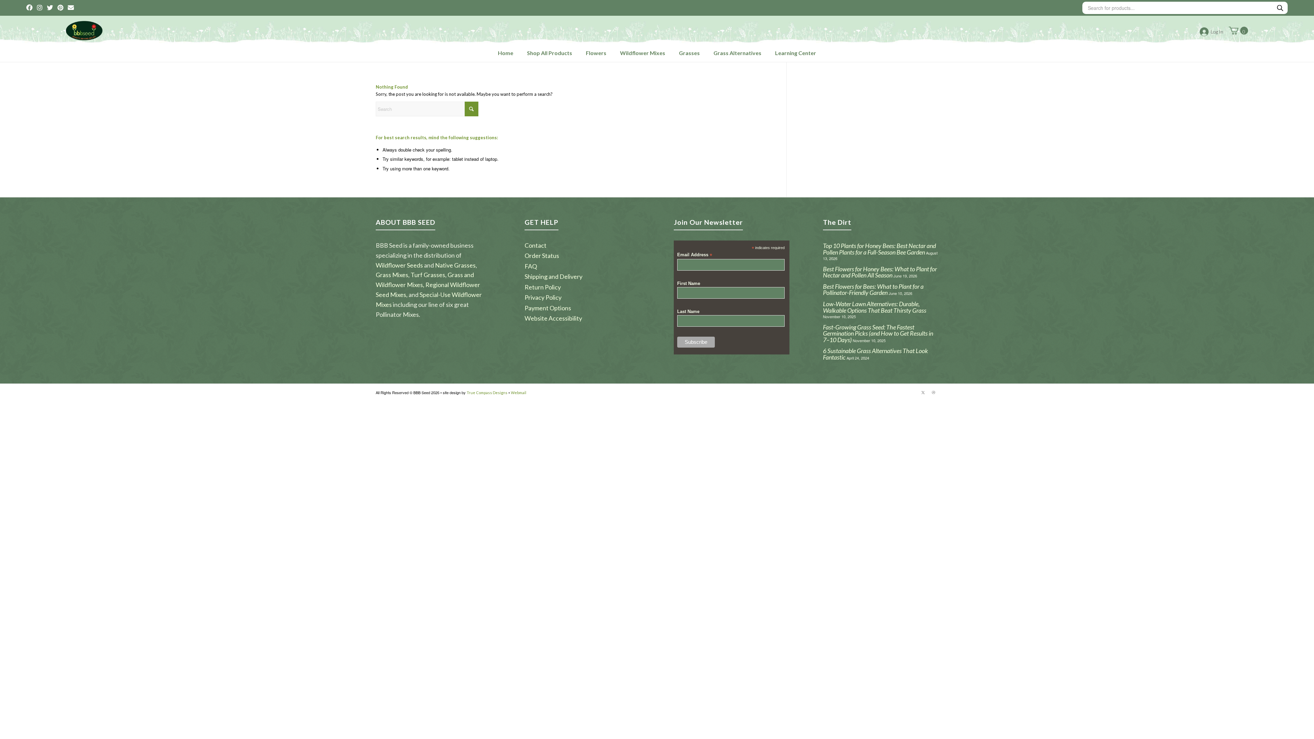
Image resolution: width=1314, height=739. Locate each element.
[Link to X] (923, 392)
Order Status (542, 255)
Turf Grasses (428, 274)
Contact (535, 245)
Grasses (689, 53)
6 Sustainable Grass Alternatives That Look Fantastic (875, 354)
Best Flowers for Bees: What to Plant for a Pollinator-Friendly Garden (873, 290)
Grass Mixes (392, 274)
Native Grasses (455, 265)
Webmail (518, 392)
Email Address (694, 255)
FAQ (531, 266)
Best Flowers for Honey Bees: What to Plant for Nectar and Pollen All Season (880, 272)
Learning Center (795, 53)
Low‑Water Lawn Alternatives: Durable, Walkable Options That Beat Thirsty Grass (874, 307)
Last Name (688, 311)
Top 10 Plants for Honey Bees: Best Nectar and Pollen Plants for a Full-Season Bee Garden (879, 249)
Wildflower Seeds (399, 265)
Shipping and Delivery (553, 276)
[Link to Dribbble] (933, 392)
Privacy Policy (543, 297)
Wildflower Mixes (642, 53)
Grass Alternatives (737, 53)
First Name (688, 283)
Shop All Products (549, 53)
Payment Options (548, 308)
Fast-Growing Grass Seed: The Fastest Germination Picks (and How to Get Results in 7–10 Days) (878, 333)
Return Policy (543, 287)
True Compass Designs (487, 392)
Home (505, 53)
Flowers (596, 53)
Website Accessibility (553, 318)
